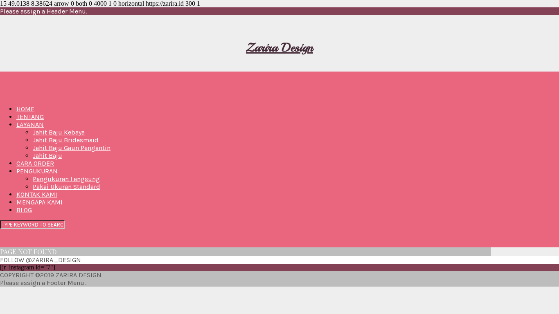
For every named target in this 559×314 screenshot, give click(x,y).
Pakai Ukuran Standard (66, 187)
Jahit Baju (47, 155)
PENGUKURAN (37, 171)
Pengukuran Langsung (66, 179)
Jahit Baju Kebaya (59, 132)
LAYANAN (30, 124)
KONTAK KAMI (36, 194)
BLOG (24, 210)
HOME (25, 109)
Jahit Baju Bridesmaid (66, 140)
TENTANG (30, 117)
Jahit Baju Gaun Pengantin (71, 148)
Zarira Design (279, 47)
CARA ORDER (35, 163)
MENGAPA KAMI (39, 202)
